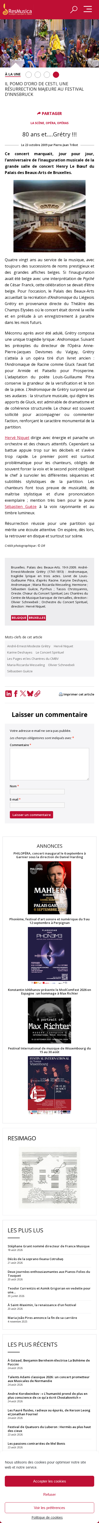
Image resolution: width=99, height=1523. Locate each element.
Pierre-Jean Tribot (66, 145)
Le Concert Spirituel (50, 652)
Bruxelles (37, 618)
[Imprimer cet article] (61, 694)
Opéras (62, 123)
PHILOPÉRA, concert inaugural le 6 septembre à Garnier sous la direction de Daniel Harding (49, 855)
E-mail (15, 800)
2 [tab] (38, 75)
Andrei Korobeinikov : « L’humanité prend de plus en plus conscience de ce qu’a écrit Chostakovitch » (47, 1395)
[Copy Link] (37, 693)
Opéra (51, 123)
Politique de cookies (47, 1517)
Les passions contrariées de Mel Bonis (36, 1443)
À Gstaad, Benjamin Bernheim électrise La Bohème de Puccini (49, 1362)
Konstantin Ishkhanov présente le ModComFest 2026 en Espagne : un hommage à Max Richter (49, 991)
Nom (14, 786)
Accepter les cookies (49, 1481)
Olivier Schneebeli (61, 665)
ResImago (22, 1138)
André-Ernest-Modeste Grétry (28, 646)
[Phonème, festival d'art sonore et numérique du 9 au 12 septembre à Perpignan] (49, 956)
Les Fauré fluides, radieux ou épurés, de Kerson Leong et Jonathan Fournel (49, 1412)
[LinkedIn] (8, 693)
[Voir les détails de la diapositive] (49, 43)
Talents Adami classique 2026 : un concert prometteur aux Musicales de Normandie (49, 1379)
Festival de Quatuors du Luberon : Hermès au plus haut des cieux (49, 1429)
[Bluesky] (30, 693)
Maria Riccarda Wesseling (26, 665)
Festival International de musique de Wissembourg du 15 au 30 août (49, 1050)
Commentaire (20, 745)
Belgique (19, 618)
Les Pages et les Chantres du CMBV (33, 658)
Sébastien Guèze (21, 506)
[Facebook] (15, 693)
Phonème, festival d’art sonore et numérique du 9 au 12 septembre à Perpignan (49, 921)
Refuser (49, 1494)
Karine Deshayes (19, 652)
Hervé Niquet (17, 437)
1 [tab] (28, 75)
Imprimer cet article (78, 694)
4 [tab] (56, 75)
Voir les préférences (49, 1508)
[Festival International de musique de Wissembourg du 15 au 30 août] (49, 1085)
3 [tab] (47, 75)
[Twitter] (22, 693)
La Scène (37, 123)
